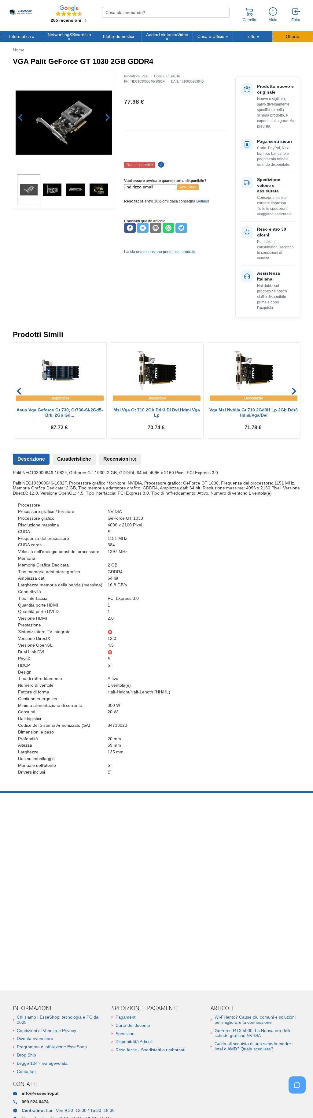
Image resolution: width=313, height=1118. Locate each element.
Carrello (249, 20)
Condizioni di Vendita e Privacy (46, 1030)
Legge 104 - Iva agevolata (42, 1063)
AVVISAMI (187, 187)
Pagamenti (126, 1017)
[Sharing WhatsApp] (168, 228)
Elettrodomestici (118, 36)
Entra (295, 20)
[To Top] (299, 1104)
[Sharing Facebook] (130, 228)
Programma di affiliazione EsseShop (52, 1046)
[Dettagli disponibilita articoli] (160, 165)
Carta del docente (133, 1025)
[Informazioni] (273, 11)
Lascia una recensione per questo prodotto (159, 252)
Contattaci (26, 1071)
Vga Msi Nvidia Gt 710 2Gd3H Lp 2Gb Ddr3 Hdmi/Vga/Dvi (253, 412)
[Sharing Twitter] (143, 228)
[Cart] (249, 14)
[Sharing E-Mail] (155, 228)
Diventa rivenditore (35, 1038)
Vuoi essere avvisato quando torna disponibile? (165, 181)
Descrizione (31, 459)
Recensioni (119, 459)
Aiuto (273, 20)
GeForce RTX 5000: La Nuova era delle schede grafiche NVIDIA (253, 1033)
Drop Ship (26, 1055)
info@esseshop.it (40, 1093)
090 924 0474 (35, 1101)
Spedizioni (125, 1033)
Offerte (292, 36)
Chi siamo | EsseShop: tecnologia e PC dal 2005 (58, 1020)
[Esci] (296, 12)
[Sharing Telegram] (181, 228)
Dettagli (202, 201)
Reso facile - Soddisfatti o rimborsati (150, 1049)
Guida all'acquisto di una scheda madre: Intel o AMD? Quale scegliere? (253, 1046)
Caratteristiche (74, 459)
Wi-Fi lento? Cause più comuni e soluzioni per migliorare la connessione (255, 1020)
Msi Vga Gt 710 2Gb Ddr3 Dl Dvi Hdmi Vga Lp (156, 412)
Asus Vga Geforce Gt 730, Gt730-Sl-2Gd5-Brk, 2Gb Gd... (60, 412)
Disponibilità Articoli (134, 1041)
